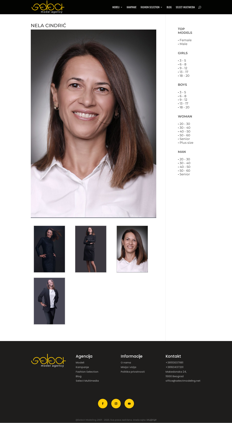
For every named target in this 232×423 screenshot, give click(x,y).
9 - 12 (183, 68)
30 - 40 (185, 128)
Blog (169, 7)
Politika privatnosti (133, 372)
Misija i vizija (129, 367)
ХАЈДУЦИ (151, 419)
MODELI (115, 7)
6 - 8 (183, 64)
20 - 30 (185, 124)
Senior (185, 139)
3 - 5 (183, 60)
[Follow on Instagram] (116, 403)
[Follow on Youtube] (129, 403)
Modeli (80, 362)
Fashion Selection (150, 7)
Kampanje (132, 7)
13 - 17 (184, 72)
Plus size (186, 143)
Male (183, 44)
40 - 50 (185, 131)
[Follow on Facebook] (102, 403)
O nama (126, 362)
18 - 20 (184, 76)
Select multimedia (185, 7)
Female (186, 40)
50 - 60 (185, 135)
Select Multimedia (87, 381)
